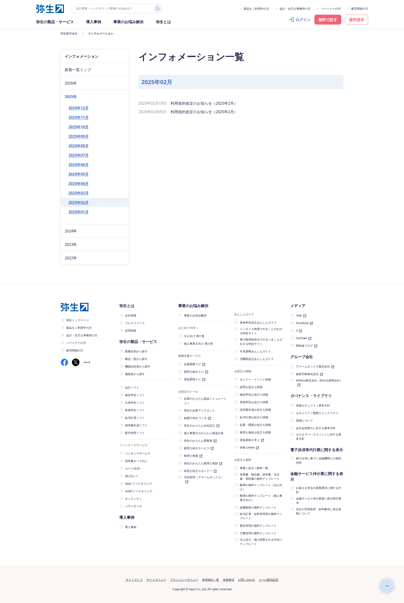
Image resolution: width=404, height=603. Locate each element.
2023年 (71, 244)
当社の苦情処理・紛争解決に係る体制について (318, 511)
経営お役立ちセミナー (198, 471)
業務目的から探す (136, 351)
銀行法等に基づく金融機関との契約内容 (318, 460)
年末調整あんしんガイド (255, 351)
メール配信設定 (269, 580)
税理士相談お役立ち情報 (255, 432)
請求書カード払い (136, 461)
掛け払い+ (131, 476)
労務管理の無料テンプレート (258, 533)
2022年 (71, 258)
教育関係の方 (359, 9)
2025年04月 (78, 183)
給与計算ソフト (135, 418)
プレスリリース (135, 323)
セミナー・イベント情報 (255, 379)
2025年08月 (78, 145)
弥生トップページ (77, 320)
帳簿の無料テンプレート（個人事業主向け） (261, 498)
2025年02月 (78, 202)
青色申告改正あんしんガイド (258, 323)
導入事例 (130, 527)
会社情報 (130, 315)
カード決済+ (133, 468)
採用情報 (130, 331)
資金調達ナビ (192, 379)
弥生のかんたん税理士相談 (201, 463)
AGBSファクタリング (138, 491)
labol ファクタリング (138, 484)
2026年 (71, 83)
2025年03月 (78, 193)
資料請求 (356, 19)
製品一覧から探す (136, 359)
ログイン (303, 19)
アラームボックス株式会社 (313, 366)
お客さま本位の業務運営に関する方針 (318, 490)
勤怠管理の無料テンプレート (258, 526)
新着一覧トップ (78, 69)
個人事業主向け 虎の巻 (198, 344)
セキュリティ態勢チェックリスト (317, 413)
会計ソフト (132, 387)
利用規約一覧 (210, 580)
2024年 (71, 231)
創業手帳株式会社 (307, 374)
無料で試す (327, 19)
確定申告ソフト (135, 395)
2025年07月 (78, 155)
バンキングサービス (137, 453)
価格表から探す (135, 374)
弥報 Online (247, 447)
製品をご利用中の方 (256, 9)
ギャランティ (133, 499)
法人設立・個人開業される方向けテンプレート (261, 542)
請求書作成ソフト (136, 425)
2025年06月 (78, 164)
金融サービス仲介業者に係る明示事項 (318, 500)
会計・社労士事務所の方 (295, 9)
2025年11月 (78, 117)
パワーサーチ (133, 506)
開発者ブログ (304, 346)
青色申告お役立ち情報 (254, 402)
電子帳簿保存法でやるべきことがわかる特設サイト (261, 342)
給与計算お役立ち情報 (254, 417)
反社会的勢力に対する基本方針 (316, 428)
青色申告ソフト (135, 410)
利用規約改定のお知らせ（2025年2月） (204, 103)
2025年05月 (78, 174)
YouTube (301, 338)
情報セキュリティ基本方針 (313, 405)
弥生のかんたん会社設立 (199, 425)
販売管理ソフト (135, 433)
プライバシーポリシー (184, 580)
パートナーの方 (331, 9)
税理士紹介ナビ (194, 372)
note (299, 315)
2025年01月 (78, 211)
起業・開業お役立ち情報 (255, 425)
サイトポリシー (156, 580)
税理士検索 (191, 456)
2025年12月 (78, 108)
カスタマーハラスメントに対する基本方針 (318, 436)
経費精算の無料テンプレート (258, 507)
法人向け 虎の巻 (194, 336)
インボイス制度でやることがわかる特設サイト (261, 331)
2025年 (71, 96)
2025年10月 (78, 126)
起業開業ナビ (192, 364)
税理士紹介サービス (196, 448)
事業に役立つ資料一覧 (254, 468)
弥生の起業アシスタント (199, 410)
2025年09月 (78, 136)
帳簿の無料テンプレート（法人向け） (261, 487)
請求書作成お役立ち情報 (255, 410)
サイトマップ (134, 580)
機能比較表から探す (137, 366)
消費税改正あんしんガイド (257, 359)
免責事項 (228, 580)
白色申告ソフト (135, 403)
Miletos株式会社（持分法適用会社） (319, 380)
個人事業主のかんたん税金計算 (204, 433)
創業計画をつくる (195, 418)
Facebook (302, 323)
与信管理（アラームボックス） (204, 477)
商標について (304, 421)
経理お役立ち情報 (251, 387)
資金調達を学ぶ (250, 440)
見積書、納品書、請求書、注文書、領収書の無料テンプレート (259, 476)
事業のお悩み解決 (195, 315)
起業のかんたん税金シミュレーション (205, 401)
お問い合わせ (246, 580)
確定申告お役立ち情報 (254, 395)
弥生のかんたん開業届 (198, 441)
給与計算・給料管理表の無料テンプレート (261, 516)
